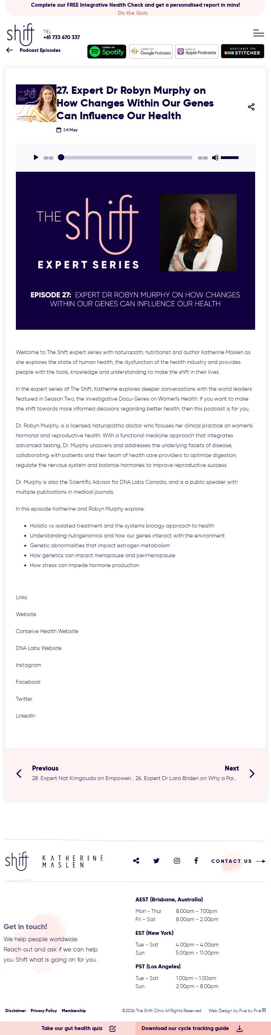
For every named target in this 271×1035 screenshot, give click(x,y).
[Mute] (215, 157)
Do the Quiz (132, 13)
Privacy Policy (44, 1010)
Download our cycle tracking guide (185, 1028)
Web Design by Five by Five (235, 1010)
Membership (74, 1010)
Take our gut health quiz (72, 1028)
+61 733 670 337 (61, 37)
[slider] (231, 157)
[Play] (36, 157)
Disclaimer (15, 1010)
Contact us (231, 861)
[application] (135, 158)
